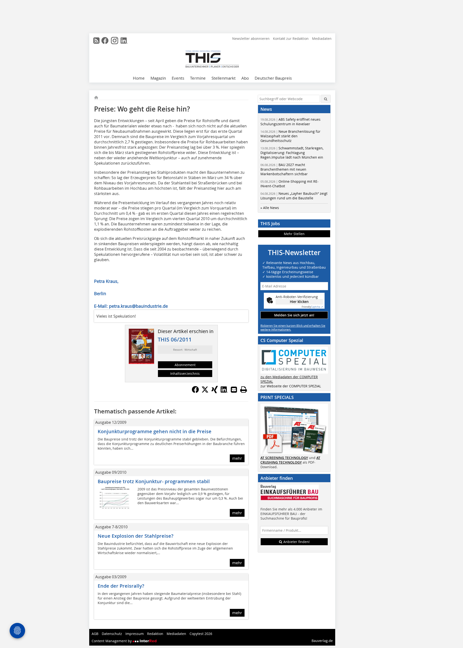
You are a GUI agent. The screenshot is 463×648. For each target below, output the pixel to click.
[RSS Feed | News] (96, 40)
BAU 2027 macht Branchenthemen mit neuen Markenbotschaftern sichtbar (284, 169)
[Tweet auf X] (205, 392)
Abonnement (185, 364)
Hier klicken (299, 301)
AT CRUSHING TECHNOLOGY (290, 460)
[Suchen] (325, 99)
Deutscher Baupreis (273, 78)
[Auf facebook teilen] (195, 392)
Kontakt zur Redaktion (291, 38)
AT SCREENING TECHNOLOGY (284, 457)
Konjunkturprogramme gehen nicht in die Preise (154, 431)
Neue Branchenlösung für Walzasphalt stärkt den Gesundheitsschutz (290, 136)
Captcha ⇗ (312, 306)
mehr (237, 458)
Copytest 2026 (201, 633)
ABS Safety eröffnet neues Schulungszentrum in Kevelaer (290, 121)
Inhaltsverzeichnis (185, 373)
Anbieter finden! (296, 541)
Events (178, 78)
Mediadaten (322, 38)
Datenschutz (112, 633)
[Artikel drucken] (243, 389)
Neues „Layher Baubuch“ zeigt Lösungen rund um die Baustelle (293, 195)
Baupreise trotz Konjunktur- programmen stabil (154, 481)
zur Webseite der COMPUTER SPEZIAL (290, 386)
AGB (95, 633)
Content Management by (112, 641)
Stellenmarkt (223, 78)
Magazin (158, 78)
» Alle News (269, 207)
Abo (245, 78)
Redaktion (155, 633)
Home (139, 78)
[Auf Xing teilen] (214, 392)
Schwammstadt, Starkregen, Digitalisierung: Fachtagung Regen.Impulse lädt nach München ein (291, 153)
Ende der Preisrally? (121, 586)
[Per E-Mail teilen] (234, 389)
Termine (198, 78)
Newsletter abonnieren (251, 38)
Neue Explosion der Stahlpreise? (135, 536)
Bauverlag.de (322, 640)
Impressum (134, 633)
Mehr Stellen (294, 233)
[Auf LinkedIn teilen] (224, 392)
